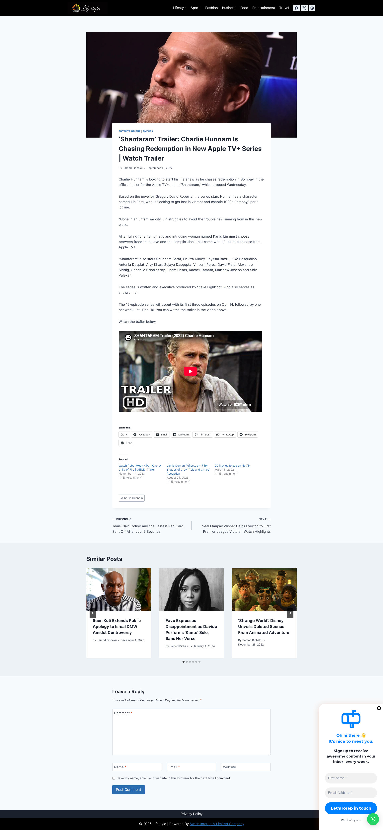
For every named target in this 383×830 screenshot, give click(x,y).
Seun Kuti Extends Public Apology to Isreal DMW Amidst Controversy (117, 626)
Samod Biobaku (133, 168)
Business (229, 8)
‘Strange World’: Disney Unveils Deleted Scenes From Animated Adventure (263, 626)
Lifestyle (180, 8)
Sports (196, 8)
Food (244, 8)
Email (174, 767)
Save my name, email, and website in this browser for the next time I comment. (174, 778)
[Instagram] (312, 8)
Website (229, 767)
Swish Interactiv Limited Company (217, 824)
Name (120, 767)
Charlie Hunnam (131, 498)
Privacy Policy (191, 814)
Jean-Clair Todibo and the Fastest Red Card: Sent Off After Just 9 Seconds (148, 526)
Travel (284, 8)
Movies (148, 131)
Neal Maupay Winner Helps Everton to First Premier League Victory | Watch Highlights (236, 526)
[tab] (184, 662)
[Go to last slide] (93, 613)
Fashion (211, 8)
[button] (373, 819)
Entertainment (263, 8)
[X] (304, 8)
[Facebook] (296, 8)
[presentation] (118, 589)
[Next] (290, 613)
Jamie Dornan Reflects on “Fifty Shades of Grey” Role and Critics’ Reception (188, 469)
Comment (123, 713)
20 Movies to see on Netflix (232, 465)
